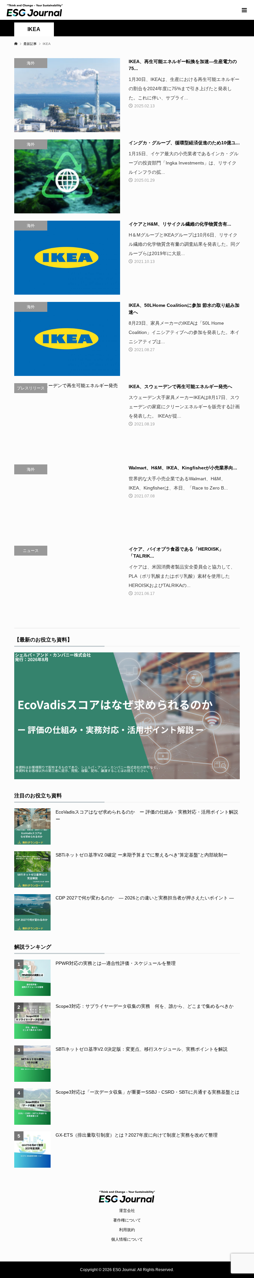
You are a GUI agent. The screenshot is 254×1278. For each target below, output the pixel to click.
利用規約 (127, 1229)
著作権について (127, 1220)
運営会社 (127, 1210)
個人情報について (127, 1239)
